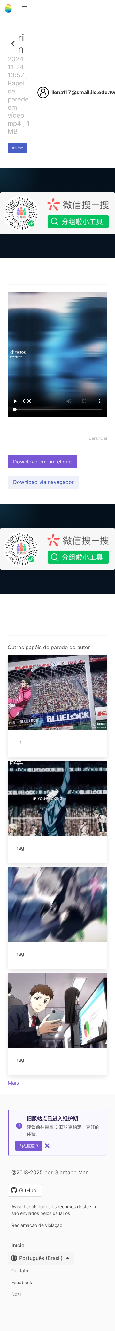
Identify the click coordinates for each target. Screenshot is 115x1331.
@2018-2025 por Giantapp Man (50, 1172)
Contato (20, 1270)
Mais (13, 1083)
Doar (16, 1294)
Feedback (22, 1282)
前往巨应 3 (28, 1145)
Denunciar (98, 438)
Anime (17, 147)
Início (18, 1245)
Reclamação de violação (37, 1225)
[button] (25, 8)
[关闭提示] (47, 1145)
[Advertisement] (57, 318)
